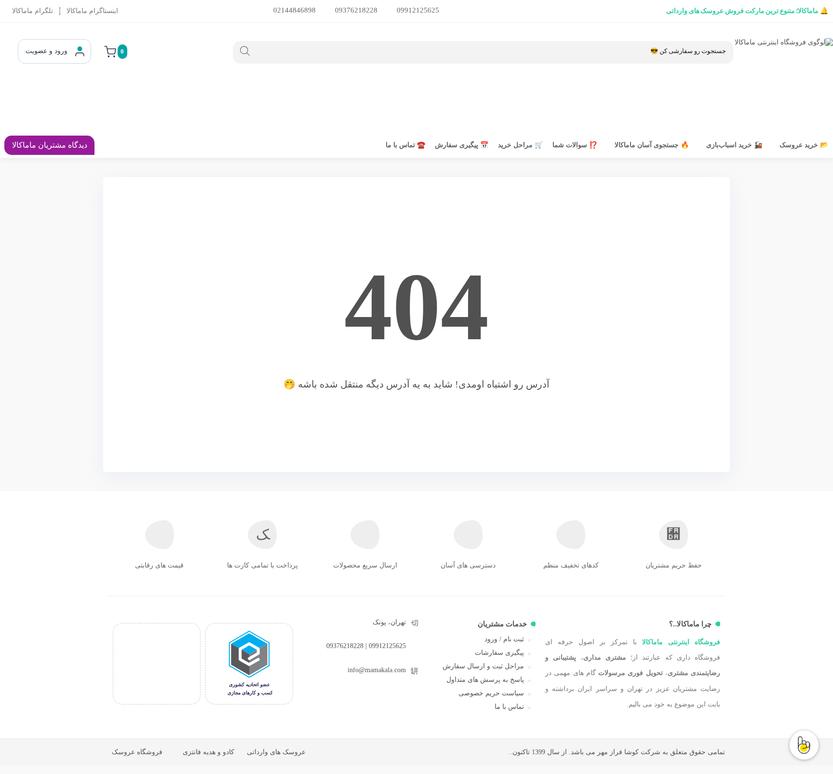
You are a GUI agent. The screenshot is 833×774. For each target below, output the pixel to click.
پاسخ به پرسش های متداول (485, 679)
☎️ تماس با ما (405, 145)
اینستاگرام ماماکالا (92, 10)
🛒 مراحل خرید (520, 145)
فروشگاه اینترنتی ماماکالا (681, 642)
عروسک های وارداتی (276, 752)
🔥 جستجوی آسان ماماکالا (652, 145)
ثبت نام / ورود (504, 639)
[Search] (245, 51)
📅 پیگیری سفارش (461, 145)
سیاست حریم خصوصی (491, 693)
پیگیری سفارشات (499, 652)
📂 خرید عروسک (803, 145)
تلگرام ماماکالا (32, 10)
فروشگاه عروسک (137, 752)
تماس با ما (509, 706)
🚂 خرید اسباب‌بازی (734, 145)
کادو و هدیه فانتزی (208, 752)
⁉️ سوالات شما (574, 145)
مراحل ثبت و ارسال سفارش (483, 666)
